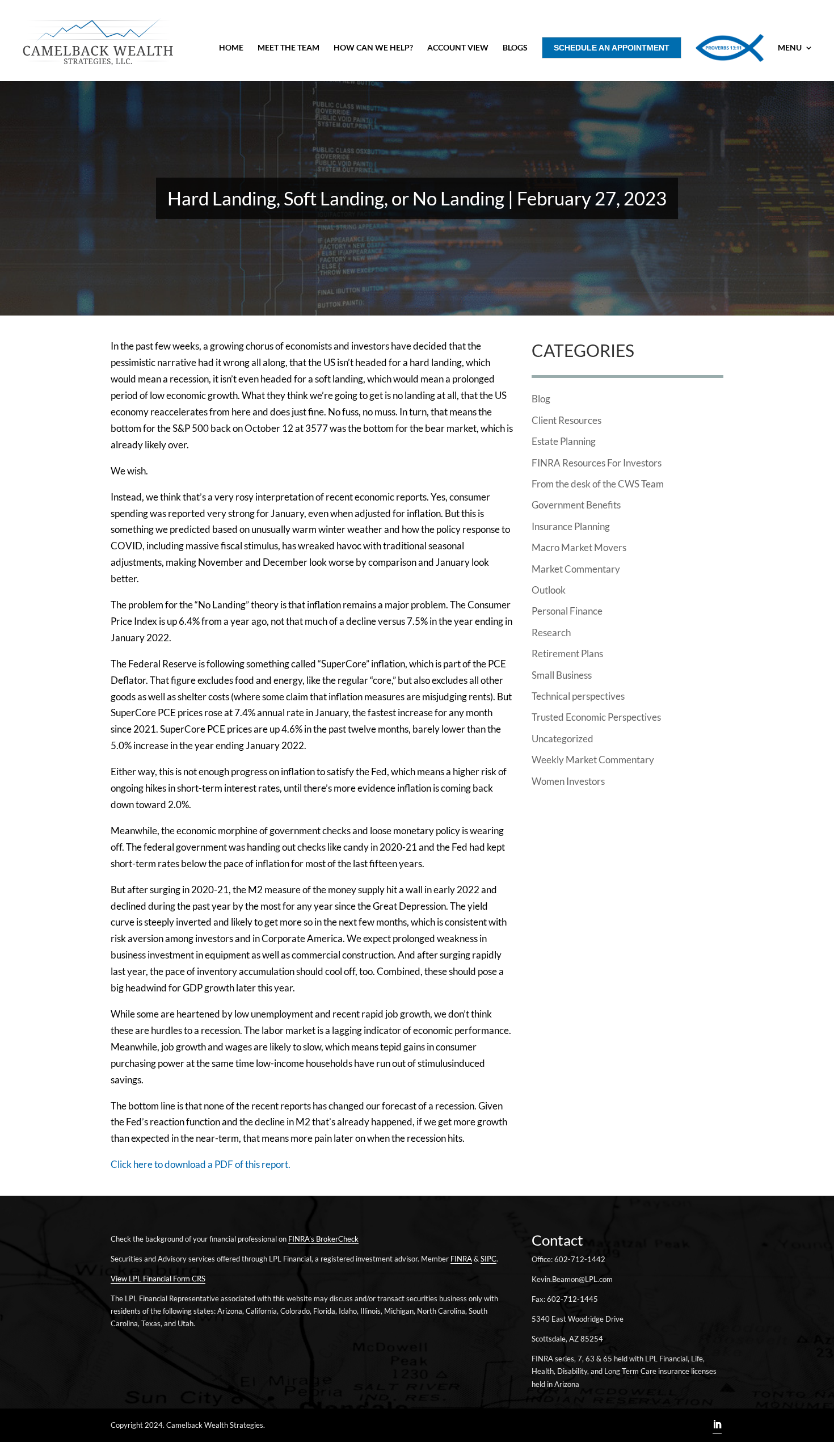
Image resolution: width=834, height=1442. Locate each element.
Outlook (549, 590)
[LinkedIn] (717, 1425)
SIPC (488, 1258)
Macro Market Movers (579, 547)
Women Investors (568, 781)
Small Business (562, 675)
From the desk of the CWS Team (598, 484)
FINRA (461, 1258)
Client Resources (566, 420)
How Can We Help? (373, 48)
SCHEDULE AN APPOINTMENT (611, 47)
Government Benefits (576, 505)
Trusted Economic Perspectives (596, 717)
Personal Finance (567, 611)
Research (551, 632)
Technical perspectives (578, 696)
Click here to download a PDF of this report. (200, 1164)
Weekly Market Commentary (593, 760)
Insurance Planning (571, 526)
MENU (790, 48)
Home (231, 48)
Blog (541, 399)
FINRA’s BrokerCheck (323, 1238)
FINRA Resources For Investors (597, 463)
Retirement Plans (567, 653)
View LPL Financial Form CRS (158, 1278)
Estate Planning (564, 441)
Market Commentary (576, 569)
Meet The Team (288, 48)
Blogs (515, 48)
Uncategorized (562, 739)
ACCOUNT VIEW (457, 48)
